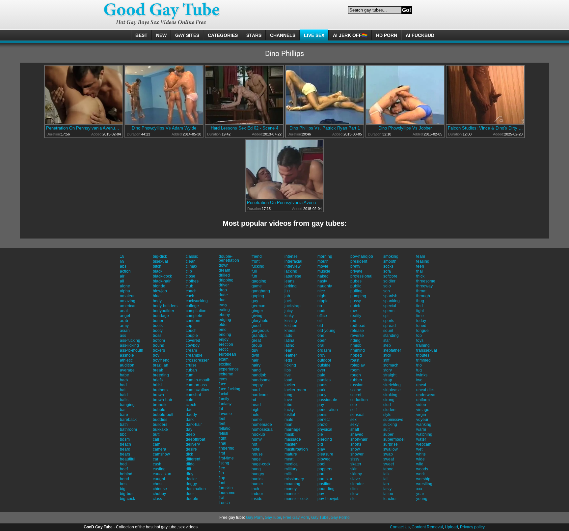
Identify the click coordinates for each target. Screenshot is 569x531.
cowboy (193, 345)
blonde (159, 286)
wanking (423, 425)
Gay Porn (254, 517)
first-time (226, 458)
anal (124, 311)
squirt (388, 331)
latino (289, 345)
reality (355, 316)
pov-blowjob (328, 499)
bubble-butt (163, 415)
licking (290, 365)
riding (355, 340)
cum (189, 375)
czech (191, 405)
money (290, 489)
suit (386, 429)
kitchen (290, 326)
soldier (389, 281)
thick (420, 276)
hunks (257, 479)
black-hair (162, 281)
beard (125, 449)
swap (388, 454)
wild (419, 464)
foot (222, 483)
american (128, 306)
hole (255, 415)
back (124, 380)
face (222, 384)
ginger (257, 311)
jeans (289, 281)
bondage (161, 316)
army (124, 326)
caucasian (162, 474)
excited (225, 364)
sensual (357, 415)
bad (123, 385)
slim (354, 489)
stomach (390, 365)
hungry (258, 474)
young (421, 499)
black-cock (162, 276)
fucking (258, 266)
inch (255, 489)
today (421, 321)
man (288, 425)
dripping (226, 280)
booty (158, 331)
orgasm (324, 350)
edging (225, 320)
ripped (356, 355)
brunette (160, 405)
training (423, 345)
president (358, 261)
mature (290, 454)
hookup (258, 434)
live (287, 375)
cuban (191, 370)
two (419, 380)
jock (288, 301)
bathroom (128, 429)
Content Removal (427, 527)
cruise (191, 365)
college (192, 306)
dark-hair (194, 425)
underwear (426, 395)
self (353, 410)
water (421, 439)
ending (225, 335)
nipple (323, 301)
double (192, 499)
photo (322, 425)
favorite (225, 414)
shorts (355, 444)
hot (254, 444)
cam (156, 444)
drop (223, 290)
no (319, 306)
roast (354, 360)
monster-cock (296, 499)
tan (386, 484)
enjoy (224, 339)
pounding (326, 489)
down (224, 265)
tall (386, 479)
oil (319, 321)
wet (419, 449)
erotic (224, 349)
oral (320, 345)
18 (122, 256)
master (290, 444)
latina (289, 340)
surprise (390, 444)
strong (388, 400)
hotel (256, 449)
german (258, 306)
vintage (422, 410)
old (320, 326)
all (122, 281)
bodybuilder (163, 311)
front (255, 261)
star (386, 340)
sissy (354, 459)
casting (159, 469)
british (158, 385)
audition (127, 365)
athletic (126, 360)
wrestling (424, 484)
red (353, 321)
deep (190, 434)
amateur (127, 296)
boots (158, 326)
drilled (224, 275)
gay (255, 301)
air (122, 276)
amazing (127, 301)
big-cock (127, 499)
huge (256, 459)
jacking (290, 271)
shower (357, 454)
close (190, 276)
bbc (123, 434)
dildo (190, 464)
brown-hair (162, 400)
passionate (327, 400)
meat (288, 459)
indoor (257, 494)
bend (124, 479)
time (420, 316)
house (257, 454)
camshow (161, 454)
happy (257, 385)
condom (193, 321)
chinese (160, 489)
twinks (421, 375)
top (419, 336)
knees (289, 331)
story (387, 370)
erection (226, 344)
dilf (188, 469)
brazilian (160, 365)
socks (388, 266)
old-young (326, 331)
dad (189, 410)
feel (222, 419)
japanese (292, 276)
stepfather (392, 350)
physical (324, 429)
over (321, 370)
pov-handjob (361, 256)
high (255, 410)
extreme (226, 374)
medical (291, 464)
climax (191, 266)
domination (196, 489)
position (324, 484)
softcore (390, 276)
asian (125, 331)
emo (223, 330)
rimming (357, 350)
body (157, 301)
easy (223, 305)
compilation (196, 311)
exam (224, 359)
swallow (390, 449)
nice (321, 291)
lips (287, 370)
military (290, 469)
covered (193, 340)
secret (355, 395)
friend (257, 256)
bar (123, 410)
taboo (388, 469)
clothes (192, 281)
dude (223, 295)
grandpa (259, 336)
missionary (294, 479)
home (257, 420)
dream (224, 270)
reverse (357, 336)
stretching (392, 385)
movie (322, 266)
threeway (424, 286)
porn (321, 474)
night (321, 296)
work (420, 474)
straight (389, 375)
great (256, 340)
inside (257, 499)
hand (256, 370)
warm (421, 429)
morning (324, 256)
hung (256, 469)
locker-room (295, 390)
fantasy (225, 404)
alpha (125, 291)
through (423, 296)
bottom (159, 340)
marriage (292, 429)
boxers (159, 350)
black (157, 271)
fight (222, 438)
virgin (421, 415)
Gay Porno (340, 517)
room (355, 370)
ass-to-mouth (131, 350)
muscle (323, 271)
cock (190, 296)
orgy (321, 355)
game (257, 286)
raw (353, 311)
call (156, 439)
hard (256, 390)
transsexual (426, 350)
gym (255, 355)
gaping (258, 296)
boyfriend (161, 360)
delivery (193, 444)
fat (221, 409)
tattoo (388, 494)
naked (323, 276)
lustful (289, 415)
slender (357, 484)
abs (123, 266)
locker (289, 385)
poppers (324, 469)
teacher (390, 499)
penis (322, 415)
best (123, 484)
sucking (390, 425)
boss (157, 336)
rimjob (356, 345)
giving (257, 316)
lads (288, 336)
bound (158, 345)
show (355, 449)
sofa (387, 271)
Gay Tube (320, 517)
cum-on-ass (196, 385)
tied (419, 306)
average (127, 370)
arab (124, 321)
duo (222, 300)
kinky (289, 316)
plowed (324, 459)
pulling (356, 291)
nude (322, 311)
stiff (386, 360)
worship (423, 479)
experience (229, 369)
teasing (422, 261)
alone (125, 286)
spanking (391, 301)
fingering (226, 448)
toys (419, 340)
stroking (390, 395)
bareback (128, 420)
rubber (356, 380)
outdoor (324, 360)
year (420, 494)
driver (224, 285)
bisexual (160, 261)
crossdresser (197, 360)
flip (221, 473)
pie (320, 434)
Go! (406, 10)
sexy (354, 425)
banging (127, 405)
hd (254, 400)
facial (223, 394)
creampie (194, 355)
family (224, 399)
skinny (356, 474)
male (288, 420)
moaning (292, 484)
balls (124, 400)
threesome (425, 281)
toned (421, 326)
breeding (161, 375)
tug (419, 370)
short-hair (358, 439)
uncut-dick (425, 390)
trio (419, 365)
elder (223, 325)
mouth (323, 261)
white (421, 454)
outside (324, 365)
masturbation (296, 449)
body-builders (165, 306)
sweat (388, 459)
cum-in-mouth (198, 380)
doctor (191, 479)
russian (357, 385)
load (288, 380)
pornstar (324, 479)
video (421, 405)
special (389, 306)
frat (221, 498)
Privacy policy (472, 527)
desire (191, 449)
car (155, 459)
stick (387, 355)
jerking (290, 286)
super (388, 434)
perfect (323, 420)
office (322, 316)
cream (191, 350)
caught (159, 479)
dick (189, 454)
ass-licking (129, 345)
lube (288, 405)
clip (189, 271)
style (387, 415)
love (288, 400)
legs (288, 360)
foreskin (226, 488)
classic (192, 256)
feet (222, 424)
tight (420, 311)
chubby (159, 494)
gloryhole (260, 321)
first (222, 453)
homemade (262, 425)
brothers (160, 390)
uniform (423, 400)
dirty (189, 474)
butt (156, 434)
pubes (356, 281)
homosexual (263, 429)
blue (157, 296)
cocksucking (197, 301)
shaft (354, 429)
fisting (224, 463)
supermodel (394, 439)
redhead (358, 326)
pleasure (325, 454)
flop (222, 478)
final (222, 443)
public (355, 286)
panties (324, 380)
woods (422, 469)
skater (355, 464)
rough (355, 375)
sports (388, 321)
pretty (355, 266)
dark (190, 420)
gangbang (261, 291)
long (288, 395)
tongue (422, 331)
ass (123, 336)
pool (321, 464)
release (357, 331)
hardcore (260, 395)
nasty (322, 281)
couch (191, 331)
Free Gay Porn (296, 517)
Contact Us (400, 527)
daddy (191, 415)
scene (355, 390)
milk (288, 474)
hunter (257, 484)
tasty (387, 489)
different (193, 459)
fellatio (224, 428)
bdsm (125, 439)
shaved (357, 434)
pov (320, 494)
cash (157, 464)
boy (156, 355)
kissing (290, 321)
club (189, 286)
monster (291, 494)
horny (257, 439)
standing (391, 336)
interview (292, 266)
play (321, 449)
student (389, 410)
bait (123, 390)
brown (158, 395)
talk (386, 474)
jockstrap (292, 306)
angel (125, 316)
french (224, 503)
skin (354, 469)
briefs (158, 380)
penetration (327, 410)
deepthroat (195, 439)
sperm (388, 311)
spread (389, 326)
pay (320, 405)
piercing (324, 439)
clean (191, 261)
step (387, 345)
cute (189, 400)
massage (292, 439)
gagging (259, 281)
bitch (157, 266)
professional (361, 276)
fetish (223, 433)
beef (124, 469)
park (321, 390)
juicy (288, 311)
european (227, 354)
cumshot (193, 395)
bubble (159, 410)
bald (124, 395)
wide (420, 459)
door (190, 494)
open (322, 340)
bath (124, 425)
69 (122, 261)
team (420, 256)
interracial (293, 261)
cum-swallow (197, 390)
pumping (358, 296)
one (320, 336)
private (356, 271)
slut (353, 499)
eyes (223, 379)
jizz (287, 291)
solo (387, 286)
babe (124, 375)
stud (387, 405)
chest (157, 484)
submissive (393, 420)
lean (288, 350)
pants (322, 385)
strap (387, 380)
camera (159, 449)
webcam (423, 444)
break (158, 370)
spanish (390, 296)
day (189, 429)
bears (125, 454)
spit (386, 316)
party (321, 395)
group (257, 345)
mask (289, 434)
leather (290, 355)
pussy (355, 301)
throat (421, 291)
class (157, 499)
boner (158, 321)
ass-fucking (130, 340)
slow (354, 494)
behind (126, 474)
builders (160, 425)
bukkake (160, 429)
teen (420, 266)
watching (424, 434)
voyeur (422, 420)
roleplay (357, 365)
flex (222, 468)
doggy (191, 484)
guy (255, 350)
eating (224, 310)
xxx (419, 489)
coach (191, 291)
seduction (359, 400)
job (287, 296)
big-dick (160, 256)
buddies (160, 420)
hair (255, 360)
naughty (324, 286)
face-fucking (229, 389)
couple (192, 336)
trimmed (423, 360)
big (122, 489)
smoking (390, 256)
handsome (261, 380)
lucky (289, 410)
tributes (422, 355)
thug (420, 301)
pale (321, 375)
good (256, 326)
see (353, 405)
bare (124, 415)
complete (194, 316)
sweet (388, 464)
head (256, 405)
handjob (259, 375)
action (125, 271)
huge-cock (261, 464)
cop (189, 326)
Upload (451, 527)
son (386, 291)
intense (291, 256)
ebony (224, 315)
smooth (389, 261)
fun (254, 276)
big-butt (126, 494)
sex (353, 420)
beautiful (127, 459)
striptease (392, 390)
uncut (421, 385)
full (254, 271)
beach (125, 444)
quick (355, 306)
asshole (127, 355)
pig (320, 444)
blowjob (160, 291)
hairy (256, 365)
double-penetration (229, 258)
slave (355, 479)
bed (123, 464)
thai (419, 271)
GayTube (273, 517)
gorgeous (260, 331)
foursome (227, 493)
